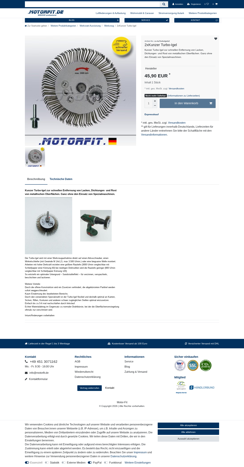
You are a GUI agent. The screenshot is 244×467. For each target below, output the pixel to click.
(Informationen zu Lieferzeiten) (183, 95)
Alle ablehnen (188, 432)
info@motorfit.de (39, 372)
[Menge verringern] (155, 105)
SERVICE (145, 20)
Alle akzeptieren (188, 425)
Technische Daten (61, 179)
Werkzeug (109, 26)
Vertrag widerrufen (89, 388)
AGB (77, 361)
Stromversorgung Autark (171, 13)
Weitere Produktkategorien (203, 13)
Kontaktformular (38, 379)
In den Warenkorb (186, 103)
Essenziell (36, 462)
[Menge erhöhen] (155, 101)
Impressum (81, 366)
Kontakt (109, 387)
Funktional (115, 462)
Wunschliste (215, 38)
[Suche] (164, 4)
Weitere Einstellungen (138, 462)
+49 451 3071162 (43, 361)
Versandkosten (176, 88)
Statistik (54, 462)
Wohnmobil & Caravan (142, 13)
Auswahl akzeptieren (188, 438)
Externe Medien (76, 462)
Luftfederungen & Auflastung (111, 13)
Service (128, 361)
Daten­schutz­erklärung (123, 456)
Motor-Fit (122, 402)
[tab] (36, 179)
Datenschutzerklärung (88, 377)
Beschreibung (36, 179)
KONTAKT (195, 20)
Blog (127, 366)
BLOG (71, 20)
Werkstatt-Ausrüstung (90, 26)
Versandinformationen (154, 134)
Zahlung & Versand (135, 371)
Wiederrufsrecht (84, 371)
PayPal (97, 462)
